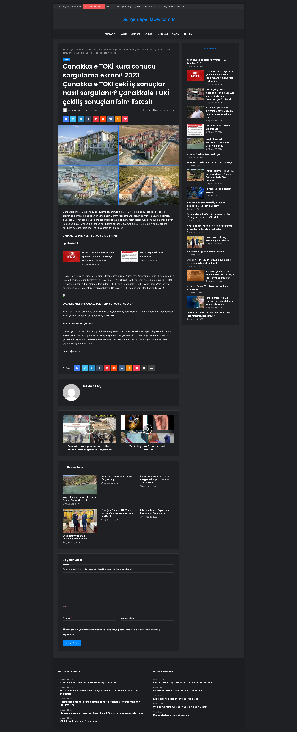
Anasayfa (110, 34)
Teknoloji (162, 34)
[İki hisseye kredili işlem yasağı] (195, 193)
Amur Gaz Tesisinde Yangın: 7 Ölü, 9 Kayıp (118, 478)
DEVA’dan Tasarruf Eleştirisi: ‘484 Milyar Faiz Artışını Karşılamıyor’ (209, 314)
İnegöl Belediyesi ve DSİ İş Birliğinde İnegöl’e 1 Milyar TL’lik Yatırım (154, 479)
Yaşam (175, 34)
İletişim (188, 34)
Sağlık (148, 34)
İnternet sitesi (127, 618)
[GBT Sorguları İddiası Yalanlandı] (129, 256)
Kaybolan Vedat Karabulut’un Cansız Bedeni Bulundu (80, 499)
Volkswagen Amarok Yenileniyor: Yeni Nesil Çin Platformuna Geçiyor (220, 274)
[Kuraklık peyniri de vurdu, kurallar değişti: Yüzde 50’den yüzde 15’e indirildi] (195, 175)
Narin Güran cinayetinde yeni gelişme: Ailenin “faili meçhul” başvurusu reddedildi (99, 256)
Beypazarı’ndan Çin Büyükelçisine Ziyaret (75, 537)
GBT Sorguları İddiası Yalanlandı (218, 127)
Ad (65, 606)
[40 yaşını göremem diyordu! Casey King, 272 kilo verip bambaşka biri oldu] (195, 112)
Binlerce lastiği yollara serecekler (205, 251)
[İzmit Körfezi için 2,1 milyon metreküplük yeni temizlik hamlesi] (195, 302)
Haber (123, 34)
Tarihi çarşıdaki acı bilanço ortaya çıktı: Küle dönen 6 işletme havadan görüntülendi (145, 6)
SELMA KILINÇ (74, 110)
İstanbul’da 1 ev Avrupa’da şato (204, 154)
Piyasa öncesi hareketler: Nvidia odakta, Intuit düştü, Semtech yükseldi (209, 227)
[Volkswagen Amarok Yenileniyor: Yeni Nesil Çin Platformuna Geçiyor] (195, 275)
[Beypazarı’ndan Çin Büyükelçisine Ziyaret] (80, 521)
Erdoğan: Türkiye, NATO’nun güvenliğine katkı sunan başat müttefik (118, 513)
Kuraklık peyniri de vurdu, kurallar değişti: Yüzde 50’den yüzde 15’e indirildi (220, 175)
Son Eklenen (210, 48)
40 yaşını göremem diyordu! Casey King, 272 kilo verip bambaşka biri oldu (220, 112)
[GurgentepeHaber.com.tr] (148, 19)
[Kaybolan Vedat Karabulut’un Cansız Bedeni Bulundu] (80, 484)
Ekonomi (135, 34)
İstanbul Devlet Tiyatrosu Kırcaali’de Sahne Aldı (154, 512)
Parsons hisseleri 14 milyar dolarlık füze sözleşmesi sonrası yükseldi (209, 216)
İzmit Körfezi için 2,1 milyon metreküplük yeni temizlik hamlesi (219, 301)
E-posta (67, 618)
